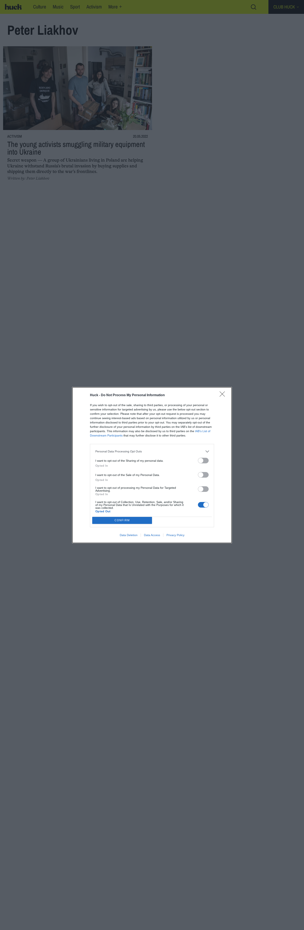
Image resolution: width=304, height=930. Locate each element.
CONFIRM (122, 520)
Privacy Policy (175, 535)
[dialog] (152, 465)
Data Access (152, 535)
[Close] (223, 395)
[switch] (203, 460)
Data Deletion (129, 535)
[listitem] (152, 451)
